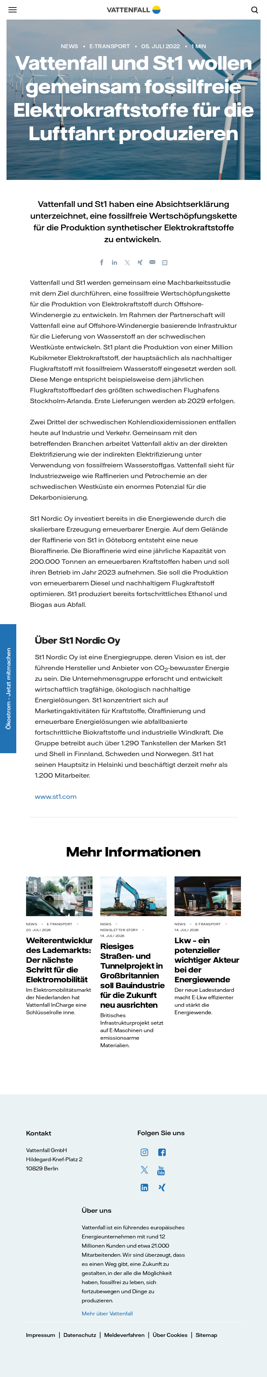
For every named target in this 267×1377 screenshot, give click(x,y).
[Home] (134, 10)
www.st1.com (56, 796)
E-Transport (110, 46)
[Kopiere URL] (165, 262)
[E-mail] (152, 262)
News (69, 46)
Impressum (40, 1335)
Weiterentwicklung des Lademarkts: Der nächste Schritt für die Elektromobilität (63, 959)
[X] (127, 262)
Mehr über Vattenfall (107, 1313)
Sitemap (206, 1335)
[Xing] (140, 262)
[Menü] (13, 9)
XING (162, 1187)
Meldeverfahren (124, 1335)
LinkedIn (144, 1187)
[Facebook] (102, 262)
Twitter (144, 1170)
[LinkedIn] (114, 262)
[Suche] (257, 10)
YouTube (162, 1170)
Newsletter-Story (119, 930)
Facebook (162, 1152)
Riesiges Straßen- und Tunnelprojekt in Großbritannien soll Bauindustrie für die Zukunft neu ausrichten (132, 975)
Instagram (144, 1152)
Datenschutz (79, 1335)
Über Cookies (170, 1335)
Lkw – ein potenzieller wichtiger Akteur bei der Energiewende (207, 959)
